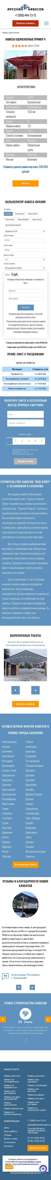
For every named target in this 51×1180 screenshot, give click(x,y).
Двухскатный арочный (13, 225)
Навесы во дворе (35, 1095)
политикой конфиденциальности (26, 1164)
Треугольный (9, 220)
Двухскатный (36, 220)
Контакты (8, 1146)
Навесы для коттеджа (33, 1103)
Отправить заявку (25, 461)
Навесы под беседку (37, 1085)
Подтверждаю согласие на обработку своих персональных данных (25, 452)
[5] (42, 441)
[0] (9, 441)
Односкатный (32, 214)
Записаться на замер (38, 1148)
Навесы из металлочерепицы (13, 1113)
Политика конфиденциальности (25, 1173)
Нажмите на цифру (25, 434)
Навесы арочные (12, 1076)
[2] (22, 441)
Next (35, 690)
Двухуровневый (23, 220)
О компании (10, 1142)
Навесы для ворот (36, 1076)
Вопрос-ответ (11, 1139)
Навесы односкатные (10, 1104)
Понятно (9, 1167)
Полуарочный (19, 214)
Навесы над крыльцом (33, 1081)
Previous (15, 690)
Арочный (8, 214)
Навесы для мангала (33, 1090)
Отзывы (8, 1135)
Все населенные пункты (25, 865)
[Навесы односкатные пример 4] (25, 64)
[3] (29, 441)
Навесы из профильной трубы (36, 1109)
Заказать (25, 183)
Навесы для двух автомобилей (12, 1098)
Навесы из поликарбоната (11, 1081)
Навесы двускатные (13, 1108)
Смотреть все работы (25, 704)
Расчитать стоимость (25, 23)
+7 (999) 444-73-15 (25, 15)
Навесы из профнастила (10, 1086)
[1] (15, 441)
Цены (6, 1128)
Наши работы (10, 1131)
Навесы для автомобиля (10, 1092)
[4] (35, 441)
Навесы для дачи (35, 1098)
